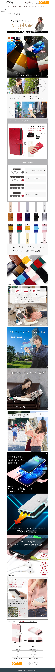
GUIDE (31, 7)
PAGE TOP (53, 651)
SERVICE (9, 6)
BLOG (20, 6)
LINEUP (14, 6)
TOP (3, 6)
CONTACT (26, 6)
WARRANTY (37, 6)
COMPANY (42, 6)
